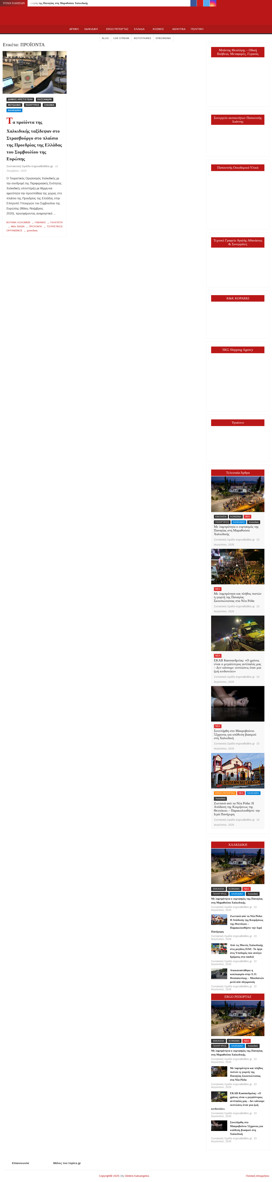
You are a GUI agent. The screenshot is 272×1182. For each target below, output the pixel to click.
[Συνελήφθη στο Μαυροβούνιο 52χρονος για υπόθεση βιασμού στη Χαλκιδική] (237, 703)
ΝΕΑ (247, 516)
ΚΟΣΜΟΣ (158, 29)
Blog (105, 38)
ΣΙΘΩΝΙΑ (49, 105)
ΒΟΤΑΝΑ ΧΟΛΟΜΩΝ (18, 222)
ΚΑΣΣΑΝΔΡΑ (44, 99)
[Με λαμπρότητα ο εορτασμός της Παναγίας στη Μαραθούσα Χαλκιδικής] (237, 494)
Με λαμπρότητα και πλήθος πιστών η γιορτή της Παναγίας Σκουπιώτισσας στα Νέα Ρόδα (237, 597)
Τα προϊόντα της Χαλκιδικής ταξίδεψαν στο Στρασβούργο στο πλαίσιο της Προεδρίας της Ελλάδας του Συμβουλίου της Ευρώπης (34, 140)
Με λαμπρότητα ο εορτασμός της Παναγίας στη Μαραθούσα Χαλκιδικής (46, 3)
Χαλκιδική (254, 522)
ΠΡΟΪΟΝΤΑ (35, 226)
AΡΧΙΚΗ (74, 29)
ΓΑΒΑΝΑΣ (40, 222)
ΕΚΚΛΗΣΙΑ (220, 516)
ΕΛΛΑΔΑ (139, 29)
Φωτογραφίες (142, 38)
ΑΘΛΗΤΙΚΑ (178, 29)
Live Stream (121, 38)
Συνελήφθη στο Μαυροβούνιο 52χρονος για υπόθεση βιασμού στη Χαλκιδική (235, 734)
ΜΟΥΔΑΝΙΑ (14, 105)
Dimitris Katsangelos (137, 1175)
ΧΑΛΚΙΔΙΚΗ (91, 29)
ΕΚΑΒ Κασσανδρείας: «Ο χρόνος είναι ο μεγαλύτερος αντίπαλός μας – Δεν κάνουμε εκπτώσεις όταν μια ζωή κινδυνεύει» (237, 665)
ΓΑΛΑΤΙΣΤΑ (56, 222)
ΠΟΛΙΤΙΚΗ (197, 29)
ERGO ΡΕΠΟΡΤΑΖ (117, 29)
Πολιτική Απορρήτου (257, 1175)
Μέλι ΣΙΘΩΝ (17, 226)
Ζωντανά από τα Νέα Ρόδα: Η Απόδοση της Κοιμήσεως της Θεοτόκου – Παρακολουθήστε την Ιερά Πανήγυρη (237, 808)
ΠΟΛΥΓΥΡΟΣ (32, 105)
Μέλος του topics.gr (67, 1163)
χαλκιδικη (32, 230)
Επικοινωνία (163, 38)
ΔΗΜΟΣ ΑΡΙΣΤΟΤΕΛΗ (20, 99)
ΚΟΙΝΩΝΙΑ (235, 516)
